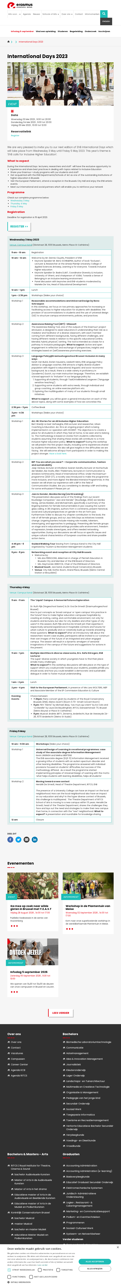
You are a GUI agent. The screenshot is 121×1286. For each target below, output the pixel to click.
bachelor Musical (24, 1218)
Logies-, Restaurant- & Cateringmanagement (79, 1204)
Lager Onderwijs (75, 1075)
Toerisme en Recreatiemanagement (87, 1120)
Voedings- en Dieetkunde (81, 1140)
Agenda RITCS (19, 1075)
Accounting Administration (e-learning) (89, 1171)
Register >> (19, 226)
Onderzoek (90, 31)
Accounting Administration (81, 1165)
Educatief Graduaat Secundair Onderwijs (89, 1182)
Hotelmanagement (77, 1053)
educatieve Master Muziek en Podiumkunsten (31, 1236)
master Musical (23, 1223)
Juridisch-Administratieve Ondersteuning (81, 1195)
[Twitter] (18, 839)
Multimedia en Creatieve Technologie (87, 1086)
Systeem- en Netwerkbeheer (83, 1234)
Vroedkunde (73, 1146)
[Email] (27, 839)
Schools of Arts (49, 14)
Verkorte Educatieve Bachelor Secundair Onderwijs (89, 1127)
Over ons (66, 14)
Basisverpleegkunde (78, 1176)
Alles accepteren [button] (95, 1261)
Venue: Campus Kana (21, 244)
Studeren (63, 31)
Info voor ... (13, 14)
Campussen (18, 1059)
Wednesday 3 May (19, 200)
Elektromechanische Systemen (84, 1188)
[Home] (21, 5)
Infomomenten (92, 14)
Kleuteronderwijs (76, 1070)
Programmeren (75, 1222)
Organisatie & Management (82, 1092)
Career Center (19, 1064)
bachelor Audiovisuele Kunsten (32, 1174)
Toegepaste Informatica (80, 1114)
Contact (79, 14)
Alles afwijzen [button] (95, 1268)
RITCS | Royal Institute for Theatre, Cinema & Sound (30, 1167)
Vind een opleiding (46, 31)
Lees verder (60, 1013)
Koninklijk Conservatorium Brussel (30, 1212)
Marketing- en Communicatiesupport (88, 1211)
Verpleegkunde (75, 1135)
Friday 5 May (16, 206)
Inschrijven (104, 31)
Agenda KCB (18, 1070)
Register (15, 135)
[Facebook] (10, 839)
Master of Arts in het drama (30, 1189)
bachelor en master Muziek (30, 1229)
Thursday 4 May (19, 203)
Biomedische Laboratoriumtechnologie (88, 1042)
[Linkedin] (35, 839)
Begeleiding (76, 31)
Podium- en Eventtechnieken (83, 1217)
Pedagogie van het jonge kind (83, 1098)
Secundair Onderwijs (78, 1103)
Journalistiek (73, 1064)
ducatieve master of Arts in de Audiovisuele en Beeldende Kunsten (34, 1196)
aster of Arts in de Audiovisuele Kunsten (33, 1181)
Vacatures (17, 1053)
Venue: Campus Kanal (21, 592)
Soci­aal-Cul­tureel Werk (79, 1228)
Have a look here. (58, 453)
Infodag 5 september (22, 31)
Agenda (27, 14)
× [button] (118, 1247)
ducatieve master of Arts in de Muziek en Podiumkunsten (32, 1205)
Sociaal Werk (73, 1109)
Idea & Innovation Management (84, 1059)
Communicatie (74, 1047)
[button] (41, 1282)
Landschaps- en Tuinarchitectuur (85, 1081)
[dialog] (60, 1265)
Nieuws (36, 14)
